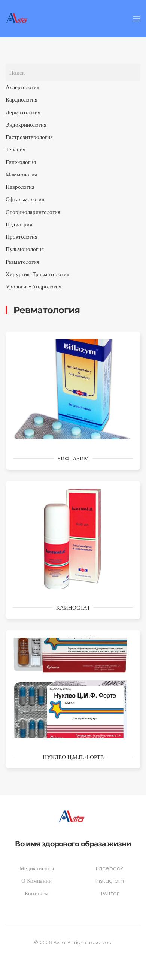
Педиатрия (19, 224)
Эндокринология (26, 125)
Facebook (109, 868)
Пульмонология (25, 249)
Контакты (36, 893)
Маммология (21, 174)
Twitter (109, 893)
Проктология (21, 237)
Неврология (20, 187)
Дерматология (23, 112)
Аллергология (22, 87)
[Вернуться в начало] (18, 19)
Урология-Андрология (33, 286)
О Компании (36, 881)
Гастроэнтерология (29, 137)
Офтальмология (25, 199)
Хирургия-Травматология (37, 274)
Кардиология (21, 99)
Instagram (109, 881)
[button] (136, 19)
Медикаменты (36, 868)
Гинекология (21, 162)
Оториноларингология (33, 212)
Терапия (15, 149)
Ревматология (22, 262)
